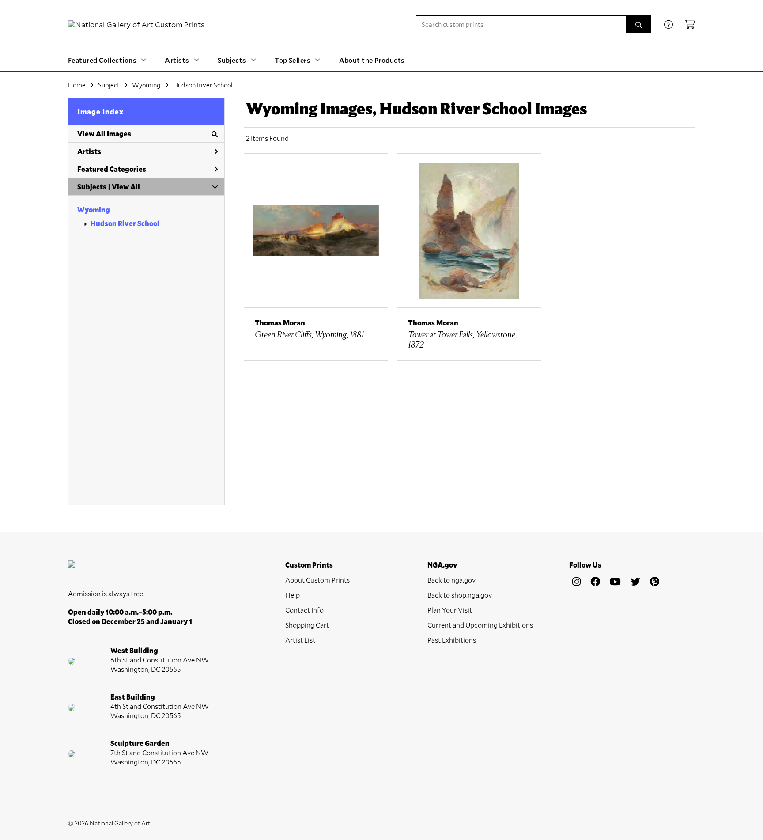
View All (126, 186)
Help (292, 594)
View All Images (104, 133)
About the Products (372, 59)
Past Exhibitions (451, 639)
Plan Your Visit (449, 609)
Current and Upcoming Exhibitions (480, 624)
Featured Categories (111, 169)
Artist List (300, 639)
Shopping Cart (307, 624)
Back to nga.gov (451, 579)
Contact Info (304, 609)
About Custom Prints (317, 579)
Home (77, 84)
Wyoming (93, 209)
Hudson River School (125, 223)
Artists (89, 151)
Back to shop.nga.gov (459, 594)
